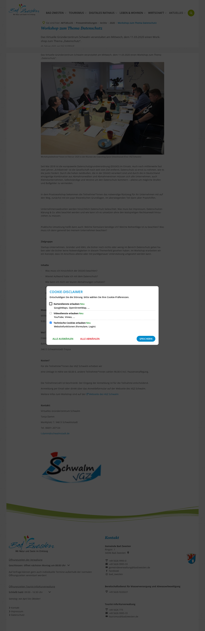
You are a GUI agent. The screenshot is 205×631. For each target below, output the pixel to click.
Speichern (145, 338)
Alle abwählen (90, 338)
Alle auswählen (63, 338)
